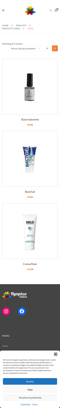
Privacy (35, 404)
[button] (55, 354)
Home (5, 25)
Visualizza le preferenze (30, 397)
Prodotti (21, 25)
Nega (30, 389)
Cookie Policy (26, 404)
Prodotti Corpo (11, 28)
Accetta (30, 381)
